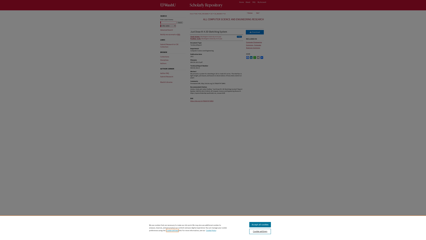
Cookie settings (172, 230)
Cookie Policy (211, 230)
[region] (213, 228)
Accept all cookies (260, 224)
